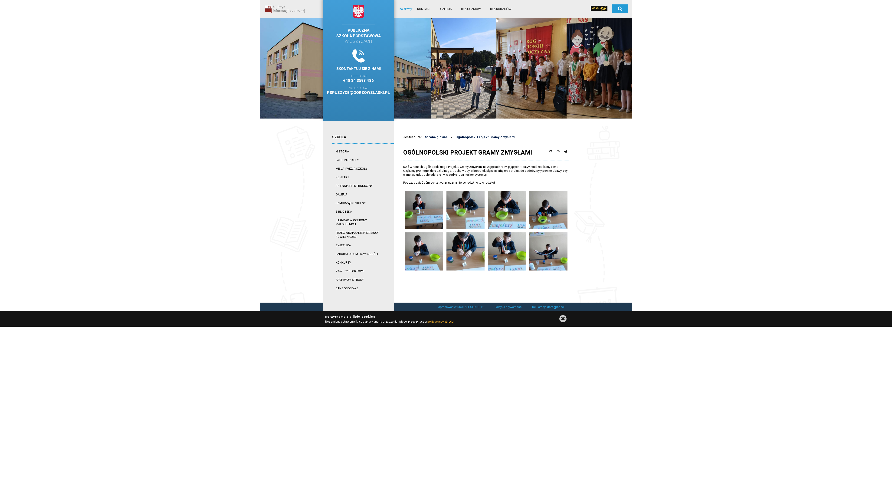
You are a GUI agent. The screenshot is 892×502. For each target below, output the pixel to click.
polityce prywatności (440, 321)
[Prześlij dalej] (551, 151)
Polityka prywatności (508, 307)
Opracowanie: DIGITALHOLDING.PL (461, 307)
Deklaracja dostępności (548, 307)
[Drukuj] (566, 151)
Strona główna (436, 137)
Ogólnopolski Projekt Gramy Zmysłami (485, 137)
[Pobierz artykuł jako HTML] (558, 151)
